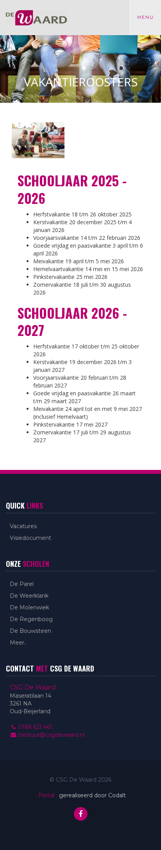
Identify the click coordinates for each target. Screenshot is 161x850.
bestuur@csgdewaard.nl (50, 734)
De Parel (22, 584)
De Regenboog (31, 619)
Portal (46, 795)
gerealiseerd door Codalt (92, 795)
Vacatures (23, 526)
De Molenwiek (29, 607)
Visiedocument (30, 537)
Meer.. (18, 642)
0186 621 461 (34, 726)
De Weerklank (29, 595)
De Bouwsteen (30, 630)
